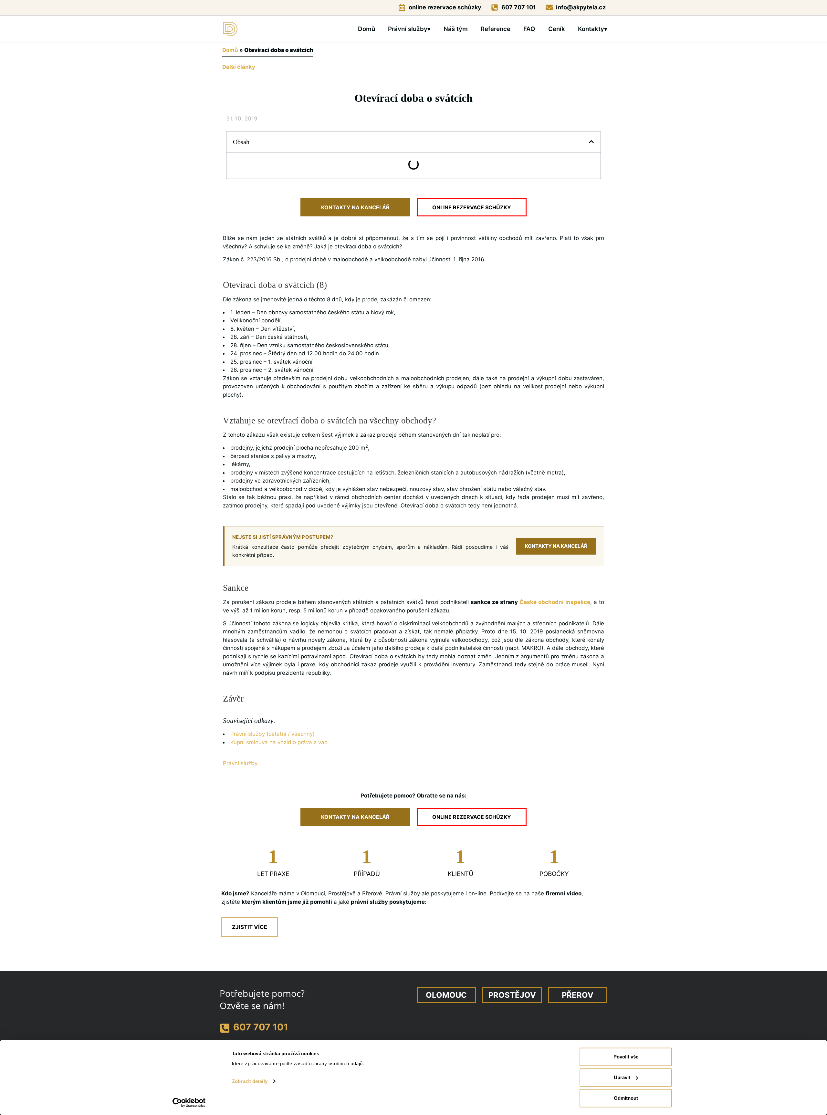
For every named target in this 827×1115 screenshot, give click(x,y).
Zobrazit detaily (249, 1081)
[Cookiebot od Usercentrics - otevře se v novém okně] (189, 1102)
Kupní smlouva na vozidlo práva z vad (279, 742)
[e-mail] (549, 7)
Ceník (556, 29)
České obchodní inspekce (554, 602)
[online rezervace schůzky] (401, 7)
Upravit (622, 1077)
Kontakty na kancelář (556, 546)
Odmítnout (626, 1098)
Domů (366, 29)
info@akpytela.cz (581, 7)
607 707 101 (518, 7)
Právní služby (240, 763)
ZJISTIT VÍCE (249, 927)
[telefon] (494, 7)
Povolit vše (625, 1056)
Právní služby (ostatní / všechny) (272, 734)
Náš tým (456, 29)
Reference (495, 29)
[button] (591, 141)
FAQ (529, 29)
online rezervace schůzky (445, 7)
